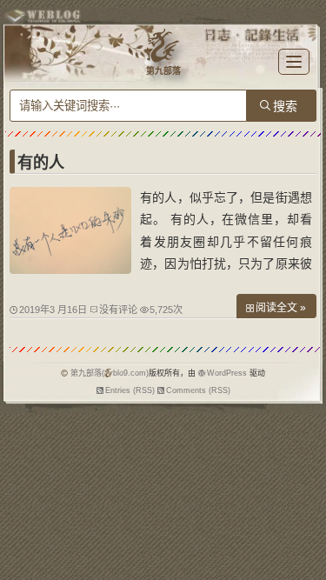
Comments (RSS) (198, 390)
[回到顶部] (304, 526)
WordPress (227, 373)
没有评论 (118, 309)
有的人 (40, 162)
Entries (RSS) (130, 390)
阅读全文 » (281, 308)
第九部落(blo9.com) (110, 373)
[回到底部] (304, 558)
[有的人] (70, 270)
